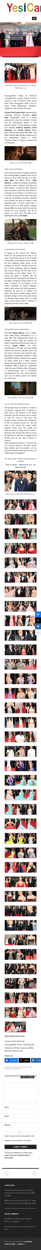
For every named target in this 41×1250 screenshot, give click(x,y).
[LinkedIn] (38, 626)
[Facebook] (38, 614)
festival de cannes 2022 (13, 1068)
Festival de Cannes (18, 1067)
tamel (6, 1226)
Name (7, 1107)
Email (7, 1116)
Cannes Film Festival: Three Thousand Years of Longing (34, 1174)
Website (7, 1125)
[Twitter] (38, 620)
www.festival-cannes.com (14, 1036)
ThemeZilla (20, 1244)
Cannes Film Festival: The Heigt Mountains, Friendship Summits (7, 1174)
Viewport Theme (10, 1244)
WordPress (28, 1241)
